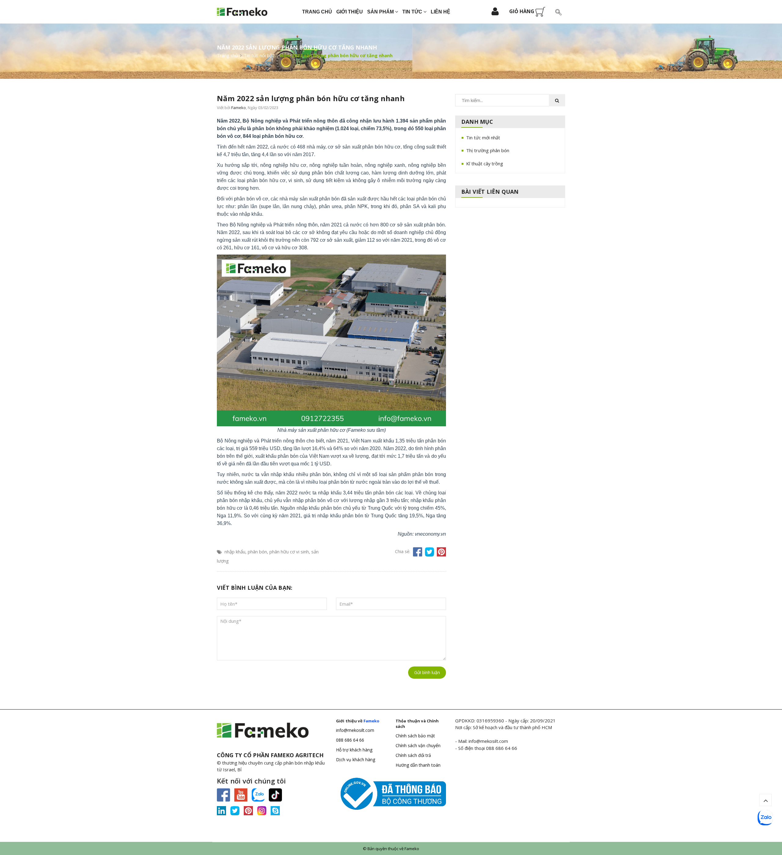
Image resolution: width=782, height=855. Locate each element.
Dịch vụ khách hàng (355, 759)
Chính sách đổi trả (413, 755)
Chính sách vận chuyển (418, 745)
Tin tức (412, 11)
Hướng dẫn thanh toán (418, 765)
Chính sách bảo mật (415, 736)
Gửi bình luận (427, 672)
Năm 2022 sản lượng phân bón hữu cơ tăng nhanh (311, 98)
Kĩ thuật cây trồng (484, 163)
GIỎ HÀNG (522, 11)
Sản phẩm (381, 11)
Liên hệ (440, 11)
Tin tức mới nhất (483, 137)
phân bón (257, 552)
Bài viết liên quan (489, 191)
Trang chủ (317, 11)
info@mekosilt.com (355, 730)
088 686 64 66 (350, 740)
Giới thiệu (349, 11)
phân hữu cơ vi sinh (289, 552)
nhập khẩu (235, 552)
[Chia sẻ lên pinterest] (441, 551)
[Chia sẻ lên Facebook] (417, 551)
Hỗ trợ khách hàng (354, 750)
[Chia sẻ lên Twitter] (429, 551)
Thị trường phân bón (487, 150)
